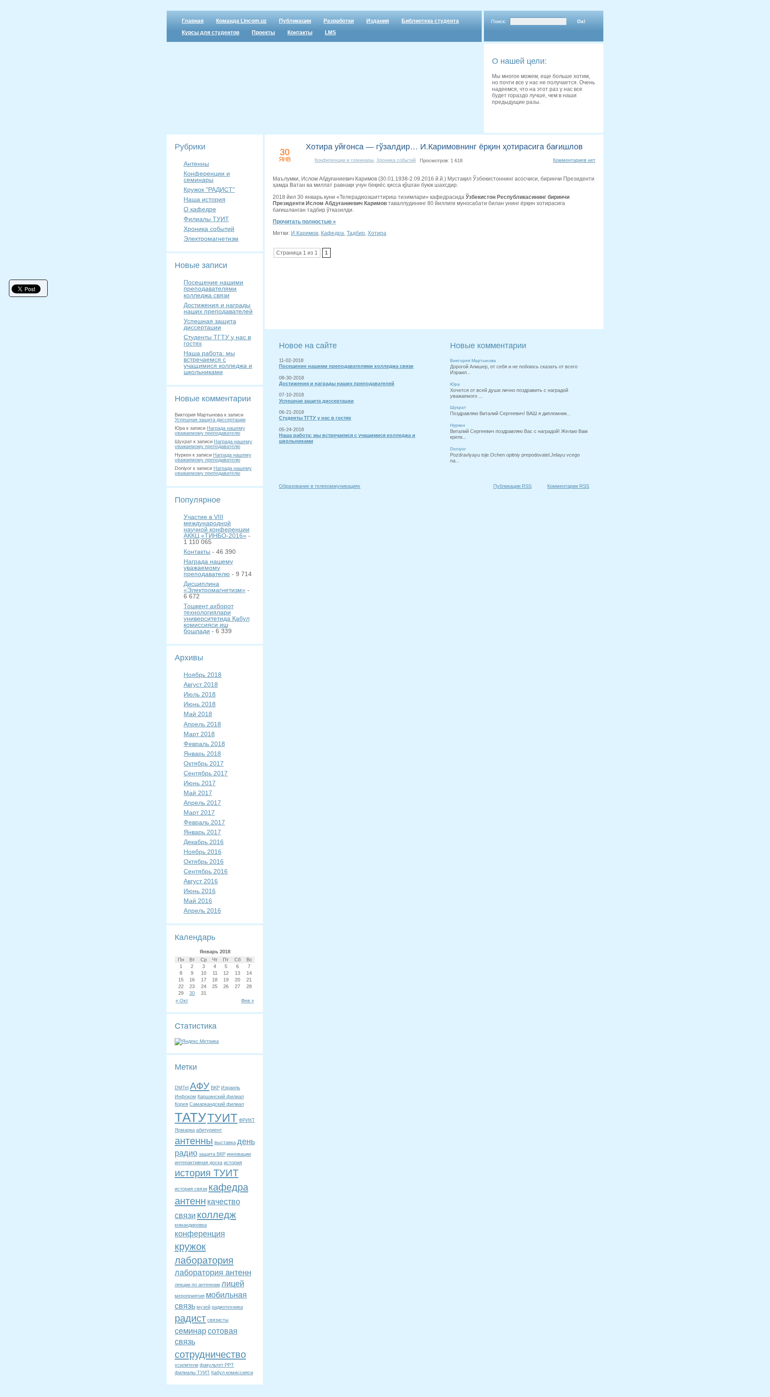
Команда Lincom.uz (241, 21)
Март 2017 (199, 812)
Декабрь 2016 (204, 841)
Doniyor (458, 448)
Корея (181, 1104)
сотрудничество (210, 1354)
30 (192, 993)
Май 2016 (198, 900)
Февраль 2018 (204, 743)
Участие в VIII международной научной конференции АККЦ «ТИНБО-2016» (217, 526)
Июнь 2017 (200, 783)
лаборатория (204, 1260)
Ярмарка (185, 1130)
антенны (194, 1140)
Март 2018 (199, 734)
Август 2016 (201, 881)
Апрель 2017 (202, 802)
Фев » (247, 1000)
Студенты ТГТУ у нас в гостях (217, 340)
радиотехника (227, 1307)
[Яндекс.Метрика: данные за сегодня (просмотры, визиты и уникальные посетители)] (197, 1041)
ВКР (215, 1087)
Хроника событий (209, 228)
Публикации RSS (512, 486)
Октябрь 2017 (204, 763)
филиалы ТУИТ (192, 1372)
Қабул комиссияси (232, 1372)
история (233, 1162)
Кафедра (332, 233)
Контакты (299, 32)
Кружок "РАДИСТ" (209, 189)
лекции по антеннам (197, 1284)
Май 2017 (198, 792)
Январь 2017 (202, 832)
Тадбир (356, 233)
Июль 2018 (200, 694)
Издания (377, 21)
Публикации (295, 21)
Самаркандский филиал (216, 1104)
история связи (191, 1188)
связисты (218, 1320)
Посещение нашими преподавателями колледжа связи (213, 288)
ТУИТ (222, 1118)
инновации (239, 1154)
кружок (190, 1246)
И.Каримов (304, 233)
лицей (232, 1283)
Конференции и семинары (207, 176)
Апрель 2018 (202, 724)
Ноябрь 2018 (202, 674)
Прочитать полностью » (304, 221)
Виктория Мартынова (473, 360)
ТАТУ (190, 1117)
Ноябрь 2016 (202, 851)
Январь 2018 (202, 753)
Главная (193, 21)
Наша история (204, 199)
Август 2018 (201, 684)
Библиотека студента (430, 21)
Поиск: (498, 21)
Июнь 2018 (200, 704)
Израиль (230, 1087)
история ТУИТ (206, 1173)
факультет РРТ (217, 1365)
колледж (216, 1214)
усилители (186, 1365)
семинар (190, 1331)
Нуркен (457, 425)
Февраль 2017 (204, 822)
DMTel (181, 1087)
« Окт (182, 1000)
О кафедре (200, 209)
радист (190, 1318)
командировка (191, 1225)
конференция (200, 1233)
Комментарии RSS (568, 486)
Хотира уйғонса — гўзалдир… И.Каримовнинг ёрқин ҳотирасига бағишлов (444, 146)
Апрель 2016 (202, 910)
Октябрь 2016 (204, 861)
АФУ (199, 1086)
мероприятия (190, 1295)
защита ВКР (212, 1154)
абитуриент (209, 1130)
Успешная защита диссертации (210, 324)
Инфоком (185, 1096)
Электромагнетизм (211, 238)
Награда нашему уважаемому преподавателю (210, 430)
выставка (225, 1142)
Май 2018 (198, 713)
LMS (330, 32)
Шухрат (458, 407)
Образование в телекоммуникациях (319, 486)
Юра (455, 384)
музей (203, 1307)
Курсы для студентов (210, 32)
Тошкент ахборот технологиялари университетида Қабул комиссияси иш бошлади (217, 618)
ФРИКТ (247, 1120)
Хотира (377, 233)
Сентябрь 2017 (206, 773)
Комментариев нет (574, 160)
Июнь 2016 (200, 890)
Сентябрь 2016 (206, 871)
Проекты (263, 32)
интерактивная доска (198, 1162)
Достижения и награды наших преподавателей (218, 308)
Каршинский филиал (220, 1096)
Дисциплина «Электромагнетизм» (215, 586)
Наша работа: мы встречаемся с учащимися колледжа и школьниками (218, 362)
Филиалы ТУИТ (206, 219)
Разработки (339, 21)
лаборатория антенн (213, 1272)
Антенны (196, 163)
